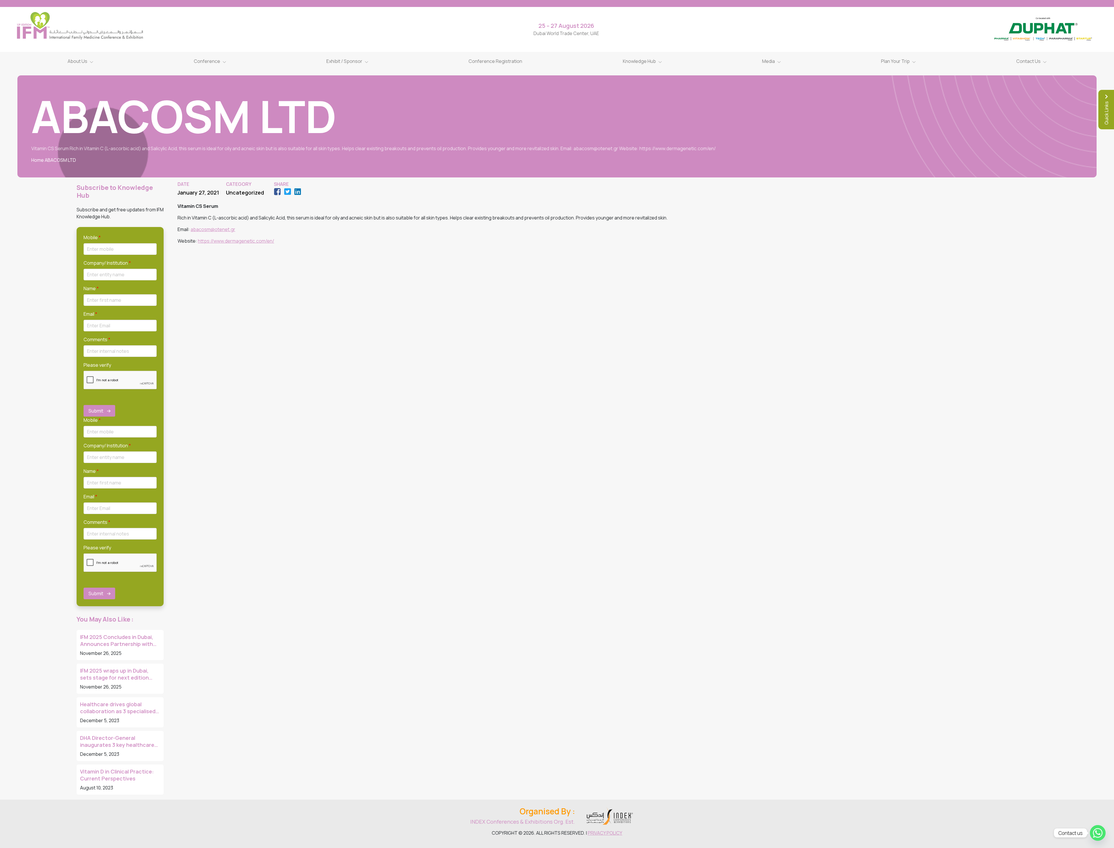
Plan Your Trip (895, 61)
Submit (95, 411)
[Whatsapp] (1098, 833)
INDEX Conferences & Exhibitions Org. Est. (522, 821)
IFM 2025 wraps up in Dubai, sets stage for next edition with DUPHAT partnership (114, 674)
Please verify (97, 365)
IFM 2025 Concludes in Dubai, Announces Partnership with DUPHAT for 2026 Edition (116, 640)
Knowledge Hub (639, 61)
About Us (77, 61)
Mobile (92, 237)
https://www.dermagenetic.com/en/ (236, 241)
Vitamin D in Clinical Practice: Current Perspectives (117, 775)
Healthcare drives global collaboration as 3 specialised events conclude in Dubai (117, 708)
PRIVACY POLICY (605, 833)
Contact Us (1028, 61)
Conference (207, 61)
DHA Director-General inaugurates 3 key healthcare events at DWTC (117, 741)
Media (768, 61)
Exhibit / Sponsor (344, 61)
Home (37, 160)
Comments (97, 339)
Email (90, 314)
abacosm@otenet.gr (213, 229)
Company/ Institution (107, 263)
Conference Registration (495, 61)
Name (91, 288)
